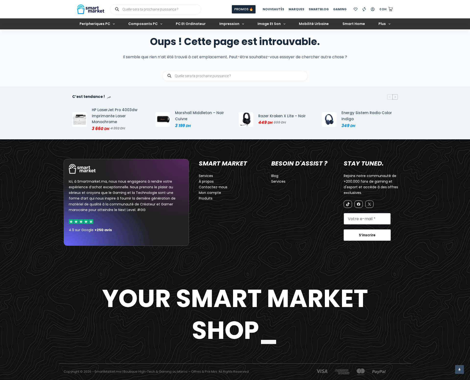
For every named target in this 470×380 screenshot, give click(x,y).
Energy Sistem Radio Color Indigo (366, 115)
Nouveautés (273, 9)
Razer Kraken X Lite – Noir (282, 116)
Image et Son (269, 23)
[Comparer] (364, 9)
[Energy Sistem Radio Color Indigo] (329, 119)
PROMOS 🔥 (243, 9)
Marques (296, 9)
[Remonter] (459, 369)
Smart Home (353, 23)
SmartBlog (319, 9)
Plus (382, 23)
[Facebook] (358, 204)
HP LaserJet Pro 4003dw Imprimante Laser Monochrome (114, 116)
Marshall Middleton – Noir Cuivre (199, 115)
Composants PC (143, 23)
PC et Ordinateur (191, 23)
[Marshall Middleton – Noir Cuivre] (162, 119)
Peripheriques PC (95, 23)
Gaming (340, 9)
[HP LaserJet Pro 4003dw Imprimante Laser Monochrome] (79, 119)
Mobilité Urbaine (314, 23)
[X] (369, 204)
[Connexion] (373, 9)
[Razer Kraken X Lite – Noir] (246, 119)
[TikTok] (348, 204)
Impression (229, 23)
